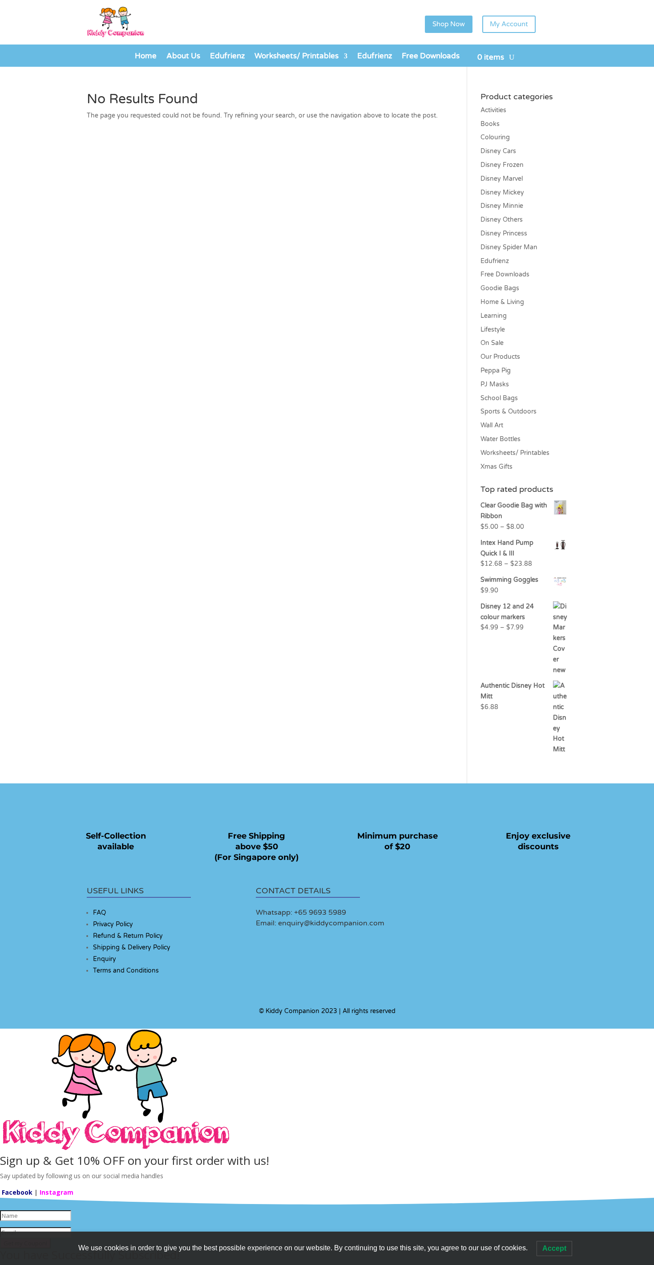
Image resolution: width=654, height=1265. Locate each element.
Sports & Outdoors (508, 411)
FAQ (99, 912)
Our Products (500, 357)
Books (490, 124)
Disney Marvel (501, 178)
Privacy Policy (113, 924)
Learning (493, 316)
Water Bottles (500, 439)
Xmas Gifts (496, 466)
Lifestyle (492, 329)
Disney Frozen (502, 165)
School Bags (499, 398)
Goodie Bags (499, 288)
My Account (509, 24)
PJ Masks (494, 384)
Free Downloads (431, 57)
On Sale (492, 343)
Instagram (56, 1192)
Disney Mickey (502, 192)
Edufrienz (227, 57)
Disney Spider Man (508, 247)
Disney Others (501, 219)
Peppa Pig (495, 370)
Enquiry (104, 959)
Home (146, 57)
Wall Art (491, 425)
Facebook (17, 1192)
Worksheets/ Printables (296, 57)
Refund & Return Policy (128, 936)
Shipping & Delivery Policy (131, 947)
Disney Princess (503, 233)
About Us (183, 57)
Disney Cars (498, 151)
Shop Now (448, 24)
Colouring (495, 137)
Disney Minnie (501, 206)
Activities (493, 110)
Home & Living (502, 302)
